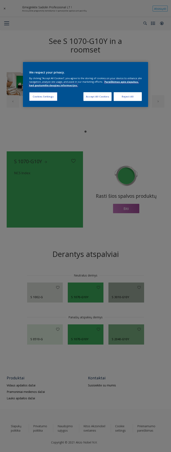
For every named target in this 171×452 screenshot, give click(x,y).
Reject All (128, 96)
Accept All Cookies (97, 96)
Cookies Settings (43, 96)
